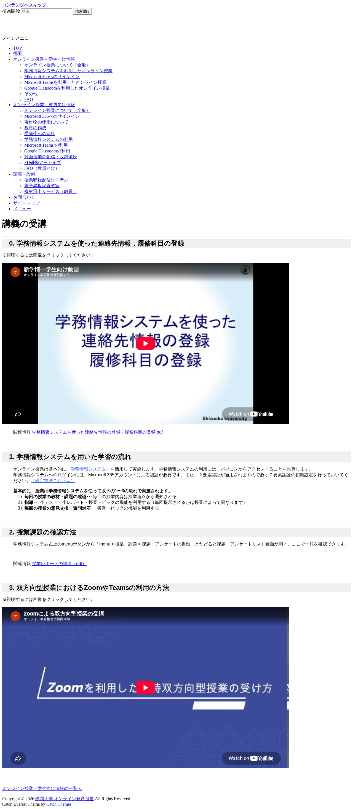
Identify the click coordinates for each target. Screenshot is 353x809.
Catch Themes (58, 804)
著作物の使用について (46, 122)
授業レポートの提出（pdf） (59, 563)
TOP (17, 48)
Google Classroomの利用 (47, 151)
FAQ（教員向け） (42, 168)
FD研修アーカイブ (42, 162)
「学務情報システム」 (88, 469)
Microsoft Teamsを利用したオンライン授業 (65, 82)
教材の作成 (35, 127)
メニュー (22, 208)
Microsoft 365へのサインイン (52, 76)
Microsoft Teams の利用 (46, 145)
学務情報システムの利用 (48, 139)
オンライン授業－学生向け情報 (44, 59)
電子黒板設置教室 (42, 185)
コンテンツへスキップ (24, 4)
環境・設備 (24, 174)
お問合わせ (24, 197)
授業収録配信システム (46, 180)
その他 (31, 94)
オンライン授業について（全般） (57, 65)
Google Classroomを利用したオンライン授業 (67, 88)
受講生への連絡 (39, 133)
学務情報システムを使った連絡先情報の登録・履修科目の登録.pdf (97, 432)
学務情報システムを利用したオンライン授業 (68, 70)
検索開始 (11, 11)
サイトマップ (26, 203)
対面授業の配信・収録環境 (50, 156)
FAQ (28, 99)
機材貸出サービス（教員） (50, 191)
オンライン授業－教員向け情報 (44, 104)
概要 (17, 53)
